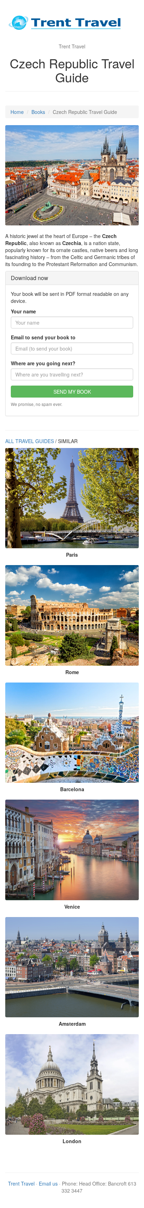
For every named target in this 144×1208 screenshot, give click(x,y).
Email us (48, 1183)
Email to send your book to (43, 337)
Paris (72, 554)
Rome (72, 672)
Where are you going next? (43, 363)
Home (17, 111)
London (72, 1141)
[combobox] (72, 374)
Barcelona (72, 789)
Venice (72, 906)
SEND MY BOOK (72, 391)
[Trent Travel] (72, 24)
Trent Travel (21, 1183)
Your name (23, 311)
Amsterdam (72, 1023)
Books (38, 111)
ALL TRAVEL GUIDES (29, 440)
